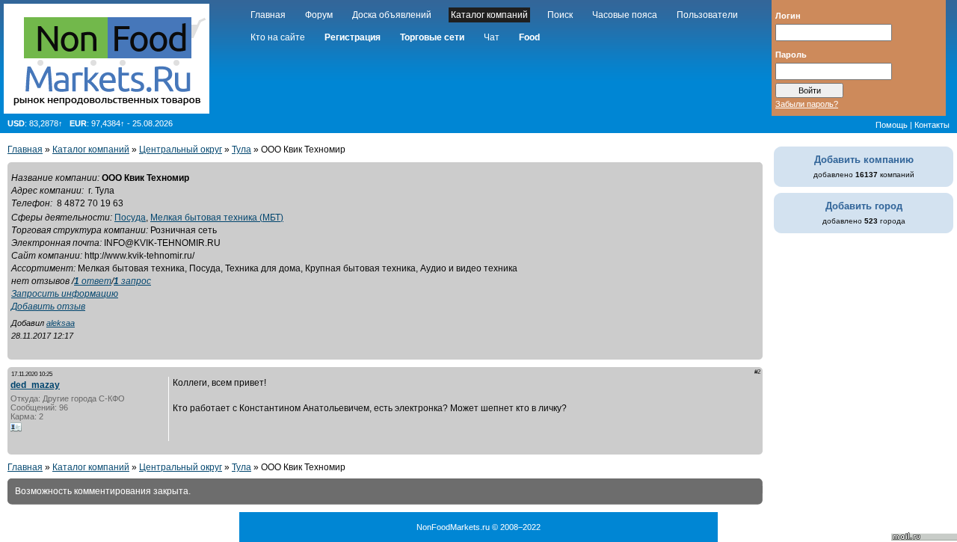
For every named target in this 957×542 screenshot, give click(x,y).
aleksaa (60, 322)
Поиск (560, 15)
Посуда (130, 217)
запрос (132, 281)
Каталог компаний (489, 15)
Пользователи (707, 15)
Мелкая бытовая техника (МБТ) (216, 217)
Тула (241, 149)
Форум (319, 15)
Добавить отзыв (48, 306)
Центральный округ (180, 149)
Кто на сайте (277, 37)
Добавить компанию (864, 159)
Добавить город (863, 206)
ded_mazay (35, 385)
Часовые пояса (624, 15)
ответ (92, 281)
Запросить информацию (64, 294)
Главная (268, 15)
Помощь (892, 124)
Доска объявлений (391, 15)
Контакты (932, 124)
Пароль (791, 54)
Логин (788, 15)
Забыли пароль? (806, 103)
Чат (491, 37)
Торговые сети (432, 37)
